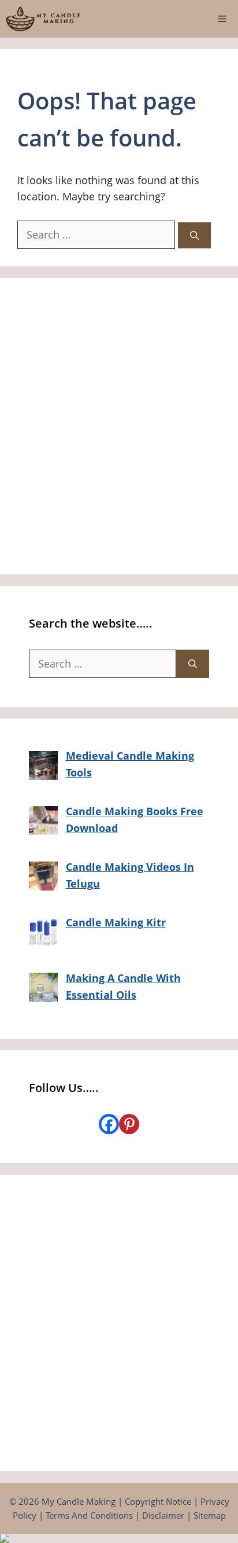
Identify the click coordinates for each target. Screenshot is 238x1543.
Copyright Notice (158, 1501)
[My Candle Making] (43, 19)
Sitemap (210, 1515)
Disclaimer (163, 1515)
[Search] (194, 235)
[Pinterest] (129, 1124)
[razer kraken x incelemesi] (119, 1538)
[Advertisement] (119, 426)
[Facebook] (109, 1124)
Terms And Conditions (89, 1515)
